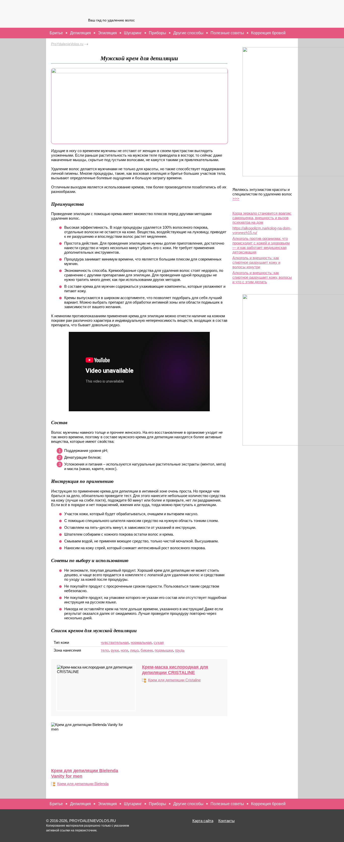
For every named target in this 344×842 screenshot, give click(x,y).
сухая (159, 642)
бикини (147, 650)
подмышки (164, 650)
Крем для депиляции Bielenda (83, 783)
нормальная (141, 642)
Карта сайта (202, 821)
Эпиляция (107, 33)
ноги (124, 650)
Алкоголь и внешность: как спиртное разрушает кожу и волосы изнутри (256, 262)
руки (115, 650)
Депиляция (80, 33)
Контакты (226, 821)
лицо (134, 650)
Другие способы (188, 33)
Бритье (56, 33)
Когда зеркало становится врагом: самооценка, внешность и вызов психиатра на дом (261, 217)
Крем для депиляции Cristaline (174, 680)
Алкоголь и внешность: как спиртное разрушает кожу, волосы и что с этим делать (262, 277)
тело (105, 650)
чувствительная (115, 642)
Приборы (157, 33)
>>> (235, 198)
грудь (180, 650)
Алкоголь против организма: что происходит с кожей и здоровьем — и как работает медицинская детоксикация (261, 245)
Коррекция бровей (268, 33)
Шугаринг (133, 33)
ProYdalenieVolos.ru (67, 44)
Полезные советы (227, 33)
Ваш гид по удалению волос (111, 20)
